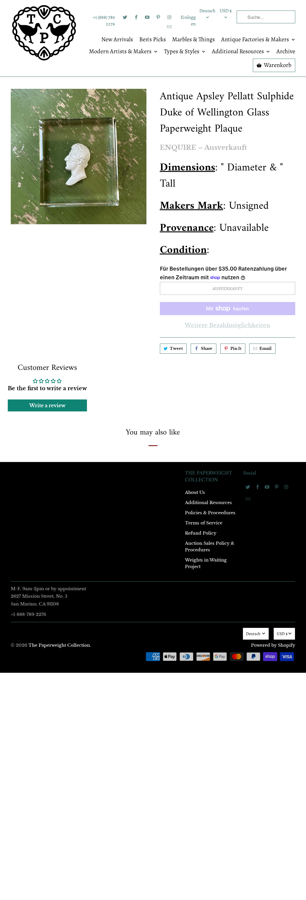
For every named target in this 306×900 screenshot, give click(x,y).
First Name (78, 397)
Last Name (77, 432)
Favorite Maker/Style (86, 500)
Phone (73, 466)
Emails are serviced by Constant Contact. (116, 549)
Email (73, 363)
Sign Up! (153, 566)
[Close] (239, 321)
